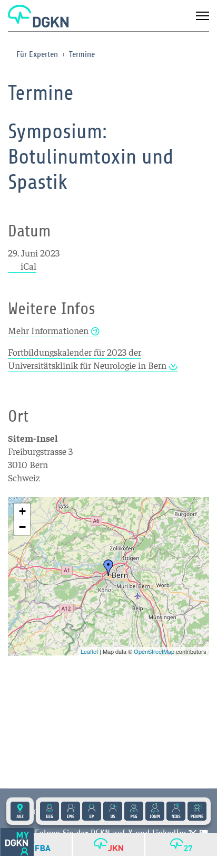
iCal (28, 266)
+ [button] (22, 511)
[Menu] (202, 16)
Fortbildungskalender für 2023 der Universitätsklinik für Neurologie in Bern (87, 358)
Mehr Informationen (48, 330)
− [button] (22, 527)
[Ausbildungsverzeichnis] (20, 811)
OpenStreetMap (154, 651)
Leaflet (89, 651)
